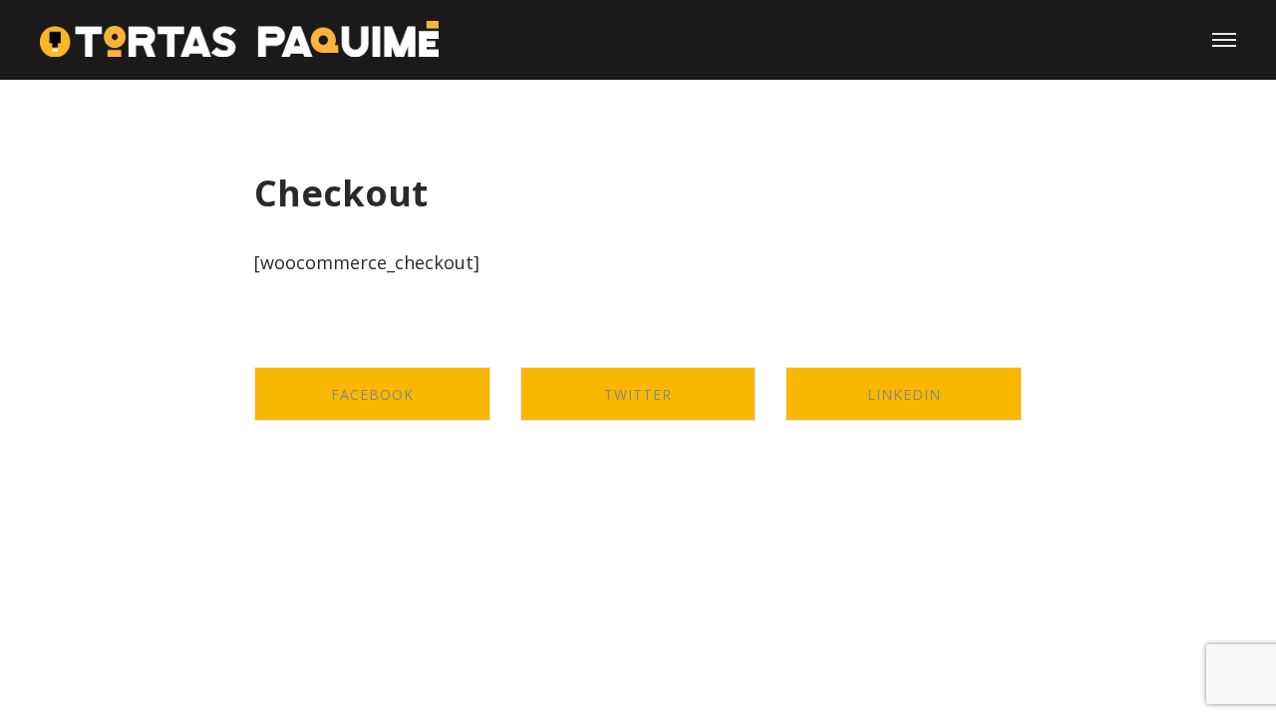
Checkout (341, 193)
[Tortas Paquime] (239, 39)
